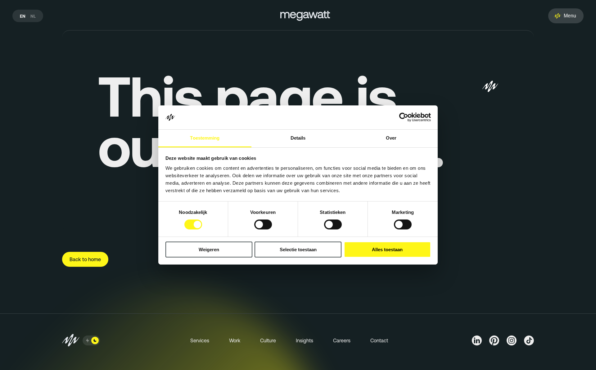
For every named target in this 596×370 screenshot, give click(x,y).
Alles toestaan (387, 249)
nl (33, 16)
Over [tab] (391, 138)
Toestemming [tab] (204, 138)
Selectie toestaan (298, 249)
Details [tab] (298, 138)
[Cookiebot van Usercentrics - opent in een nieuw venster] (404, 117)
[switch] (263, 224)
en (22, 16)
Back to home (85, 259)
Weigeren (209, 249)
